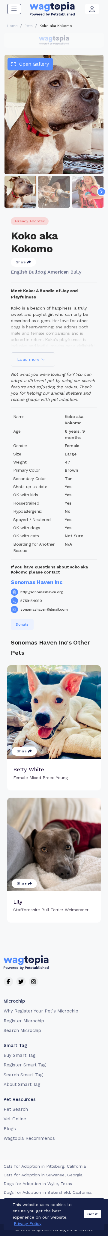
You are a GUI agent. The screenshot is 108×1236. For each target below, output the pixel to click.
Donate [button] (22, 624)
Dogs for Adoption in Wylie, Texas (38, 1183)
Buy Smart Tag (19, 1055)
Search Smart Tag (23, 1074)
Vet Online (15, 1119)
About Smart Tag (22, 1084)
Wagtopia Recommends (29, 1138)
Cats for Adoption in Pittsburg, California (45, 1166)
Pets (29, 26)
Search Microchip (22, 1030)
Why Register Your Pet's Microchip (41, 1011)
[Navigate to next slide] (101, 191)
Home (12, 26)
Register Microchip (24, 1021)
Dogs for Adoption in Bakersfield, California (48, 1192)
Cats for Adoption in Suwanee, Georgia (43, 1174)
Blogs (10, 1128)
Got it (92, 1214)
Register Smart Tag (25, 1065)
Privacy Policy (27, 1223)
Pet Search (16, 1109)
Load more (29, 359)
